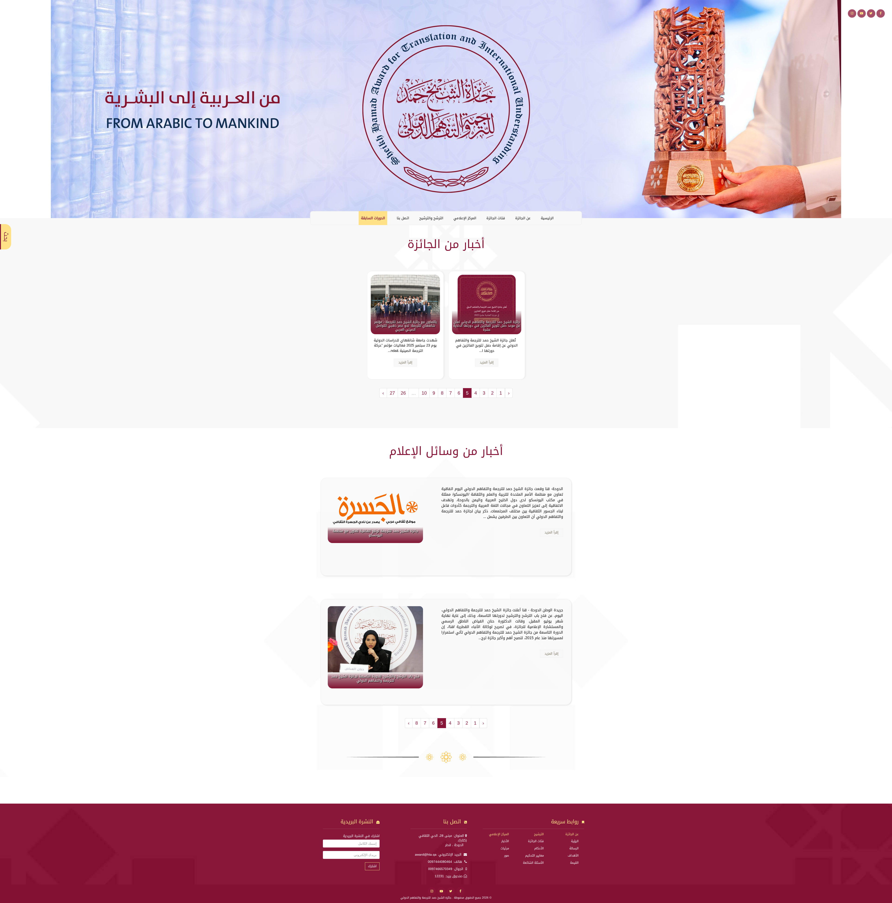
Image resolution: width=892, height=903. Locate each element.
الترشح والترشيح (431, 218)
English (317, 217)
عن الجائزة (523, 218)
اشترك (372, 866)
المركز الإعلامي (464, 218)
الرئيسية (547, 218)
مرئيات (505, 848)
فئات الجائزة (495, 218)
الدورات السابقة (373, 218)
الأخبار (505, 841)
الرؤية (575, 841)
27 (392, 393)
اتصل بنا (403, 218)
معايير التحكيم (534, 855)
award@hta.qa (425, 854)
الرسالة (574, 848)
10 (424, 393)
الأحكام (539, 848)
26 (403, 393)
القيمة (574, 863)
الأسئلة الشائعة (533, 863)
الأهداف (573, 855)
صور (506, 855)
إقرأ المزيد (487, 362)
